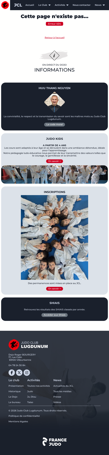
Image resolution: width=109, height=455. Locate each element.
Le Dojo (13, 396)
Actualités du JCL (63, 386)
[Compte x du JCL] (19, 372)
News (98, 5)
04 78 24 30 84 (17, 365)
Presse (57, 396)
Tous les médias (62, 391)
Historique (15, 391)
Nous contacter (82, 5)
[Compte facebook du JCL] (12, 372)
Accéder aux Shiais (54, 315)
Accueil (29, 5)
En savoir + (54, 161)
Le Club (42, 5)
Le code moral (54, 124)
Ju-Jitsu (31, 396)
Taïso (30, 402)
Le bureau (14, 402)
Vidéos (57, 402)
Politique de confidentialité (24, 416)
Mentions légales (18, 421)
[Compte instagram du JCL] (27, 372)
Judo (30, 391)
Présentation (16, 386)
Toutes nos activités (38, 386)
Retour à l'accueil (54, 37)
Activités (60, 5)
